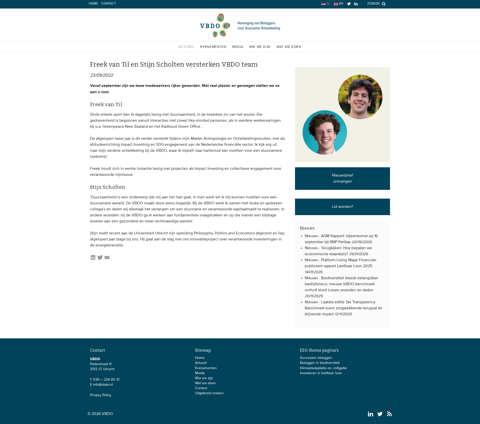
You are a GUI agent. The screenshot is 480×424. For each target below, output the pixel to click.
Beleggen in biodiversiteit (320, 363)
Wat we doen (289, 47)
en (340, 3)
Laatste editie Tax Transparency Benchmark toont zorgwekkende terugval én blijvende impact (343, 308)
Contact (108, 3)
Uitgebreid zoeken (209, 393)
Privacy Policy (100, 395)
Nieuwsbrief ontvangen (342, 179)
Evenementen (213, 47)
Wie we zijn (259, 47)
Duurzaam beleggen (316, 358)
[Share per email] (107, 259)
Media (237, 47)
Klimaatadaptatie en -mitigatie (323, 368)
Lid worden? (342, 207)
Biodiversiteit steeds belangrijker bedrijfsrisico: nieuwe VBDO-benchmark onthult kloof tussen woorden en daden (341, 284)
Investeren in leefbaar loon (321, 373)
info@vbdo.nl (103, 384)
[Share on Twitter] (100, 259)
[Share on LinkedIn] (93, 259)
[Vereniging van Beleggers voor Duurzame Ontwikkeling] (240, 36)
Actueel (186, 47)
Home (93, 3)
